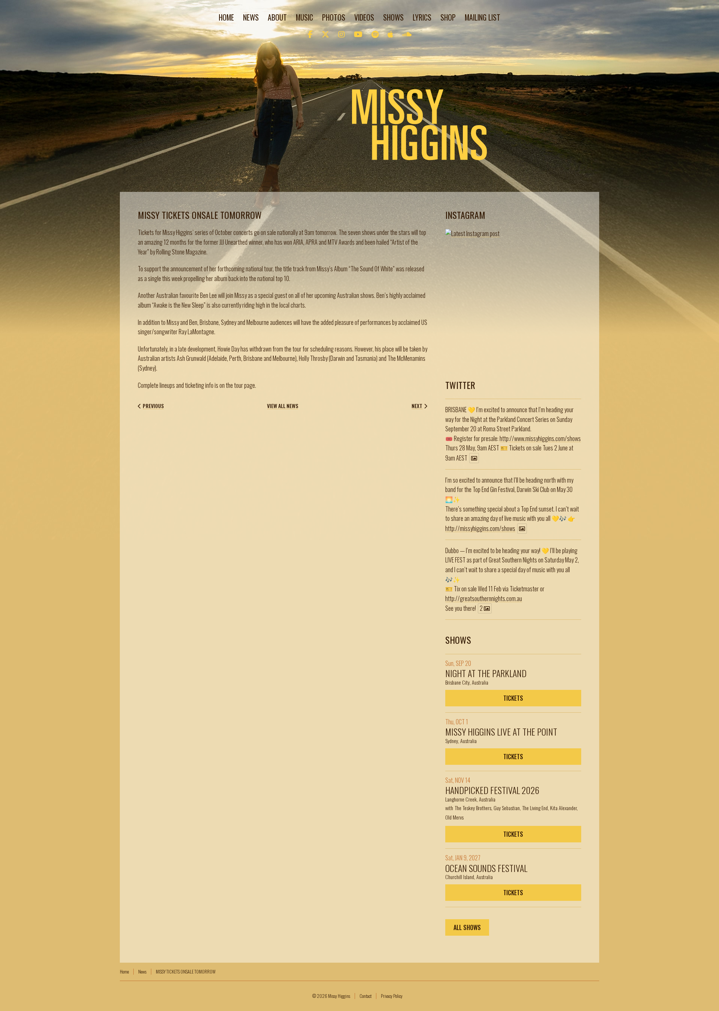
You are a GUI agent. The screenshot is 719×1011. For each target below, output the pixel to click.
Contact (365, 996)
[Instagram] (341, 33)
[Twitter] (325, 33)
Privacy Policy (392, 996)
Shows (393, 17)
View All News (282, 406)
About (277, 17)
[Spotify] (375, 33)
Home (226, 17)
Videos (364, 17)
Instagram (465, 214)
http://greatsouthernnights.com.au (483, 598)
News (251, 17)
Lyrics (422, 17)
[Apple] (390, 33)
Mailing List (482, 17)
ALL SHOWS (467, 927)
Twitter (460, 385)
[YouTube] (358, 33)
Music (304, 17)
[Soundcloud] (407, 33)
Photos (333, 17)
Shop (448, 17)
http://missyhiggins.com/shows (480, 528)
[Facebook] (310, 33)
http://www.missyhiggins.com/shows (540, 438)
